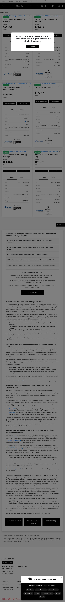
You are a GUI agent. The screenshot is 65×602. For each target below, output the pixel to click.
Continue (32, 46)
